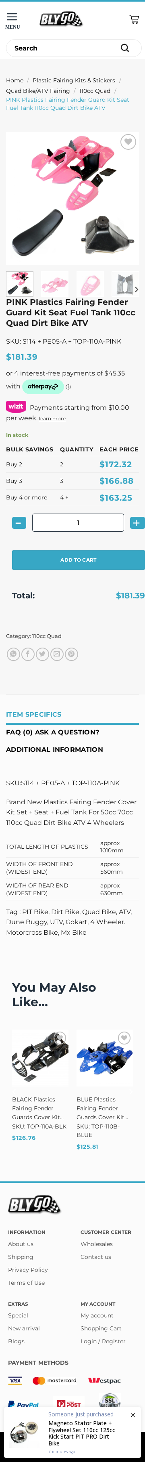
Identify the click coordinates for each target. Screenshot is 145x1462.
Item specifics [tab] (33, 714)
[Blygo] (61, 19)
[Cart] (134, 19)
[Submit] (125, 48)
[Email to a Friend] (57, 654)
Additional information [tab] (54, 749)
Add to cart (78, 560)
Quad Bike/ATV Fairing (38, 90)
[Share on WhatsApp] (13, 654)
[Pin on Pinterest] (71, 654)
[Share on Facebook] (28, 654)
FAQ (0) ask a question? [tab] (52, 732)
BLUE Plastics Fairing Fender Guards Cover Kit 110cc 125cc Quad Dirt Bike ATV (100, 1109)
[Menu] (14, 19)
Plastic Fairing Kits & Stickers (74, 80)
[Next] (126, 198)
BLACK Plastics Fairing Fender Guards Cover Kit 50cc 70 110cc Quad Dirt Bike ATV (39, 1109)
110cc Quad (94, 90)
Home (14, 80)
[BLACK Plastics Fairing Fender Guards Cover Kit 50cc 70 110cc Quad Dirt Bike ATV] (40, 1058)
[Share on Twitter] (42, 654)
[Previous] (19, 198)
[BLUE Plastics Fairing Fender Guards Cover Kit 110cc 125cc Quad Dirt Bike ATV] (105, 1058)
